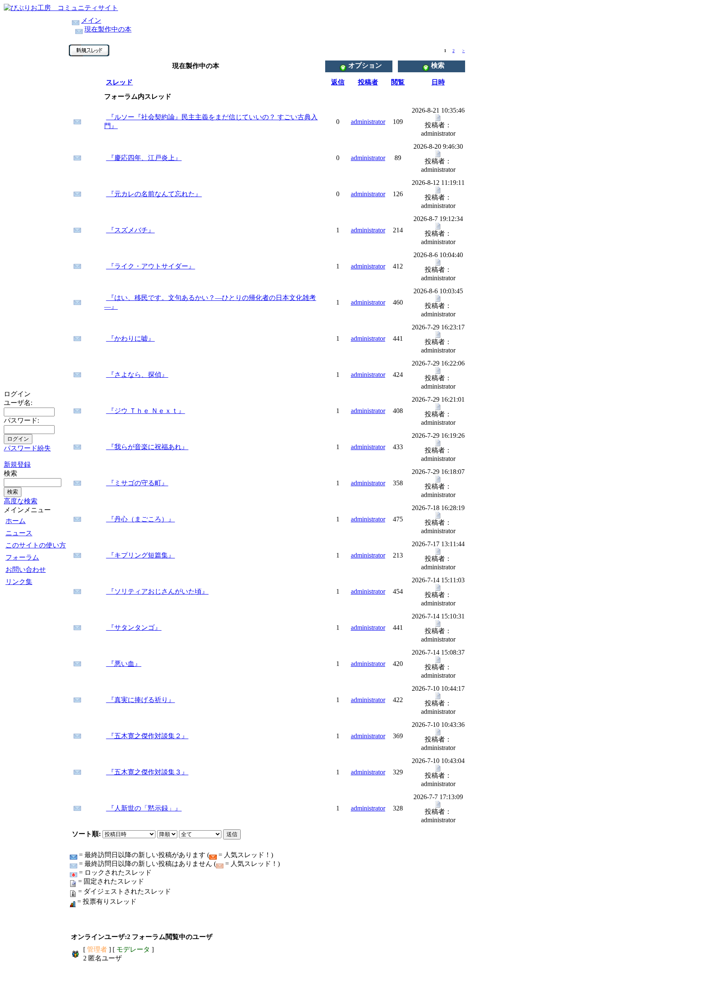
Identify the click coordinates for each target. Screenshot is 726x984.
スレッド (119, 82)
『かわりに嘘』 (130, 338)
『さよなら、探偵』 (137, 374)
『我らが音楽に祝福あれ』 (147, 446)
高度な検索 (20, 501)
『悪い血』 (123, 663)
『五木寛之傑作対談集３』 (147, 772)
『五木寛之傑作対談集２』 (147, 735)
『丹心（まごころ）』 (140, 519)
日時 (438, 82)
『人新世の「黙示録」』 (144, 808)
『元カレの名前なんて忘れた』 (154, 193)
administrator (368, 121)
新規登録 (17, 464)
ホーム (15, 520)
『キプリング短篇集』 (140, 555)
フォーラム (22, 557)
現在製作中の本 (108, 29)
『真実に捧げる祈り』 (140, 699)
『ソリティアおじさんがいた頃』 (157, 591)
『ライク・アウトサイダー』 (150, 266)
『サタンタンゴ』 (133, 627)
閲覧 (398, 82)
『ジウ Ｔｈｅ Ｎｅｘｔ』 (145, 410)
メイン (91, 20)
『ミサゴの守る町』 (137, 483)
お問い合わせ (25, 569)
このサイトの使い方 (35, 545)
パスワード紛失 (27, 448)
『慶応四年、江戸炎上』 (144, 157)
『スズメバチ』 (130, 230)
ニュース (18, 533)
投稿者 (368, 82)
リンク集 (18, 581)
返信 (338, 82)
